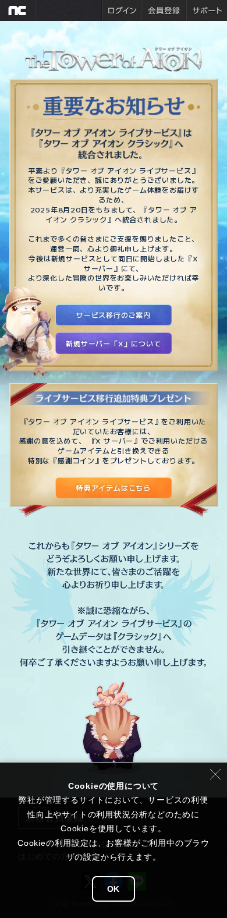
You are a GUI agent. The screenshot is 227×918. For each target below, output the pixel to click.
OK (113, 889)
